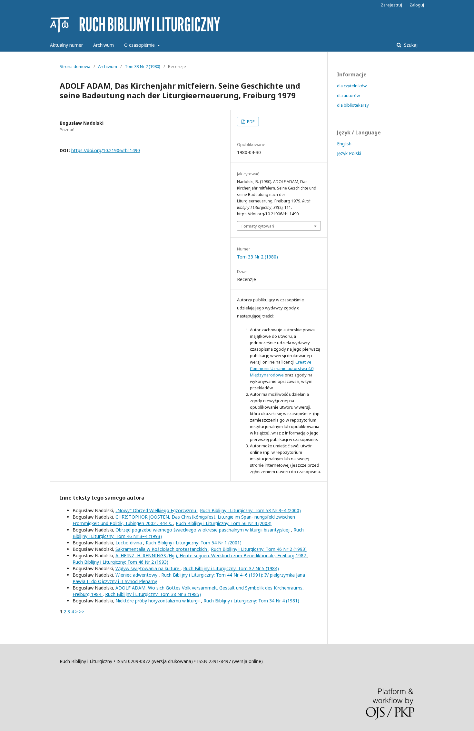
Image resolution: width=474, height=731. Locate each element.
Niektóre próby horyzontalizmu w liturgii (158, 601)
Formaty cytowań (258, 226)
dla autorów (348, 95)
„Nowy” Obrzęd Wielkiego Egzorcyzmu (156, 510)
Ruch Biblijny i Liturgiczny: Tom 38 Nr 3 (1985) (153, 594)
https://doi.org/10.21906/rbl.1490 (105, 150)
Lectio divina (129, 543)
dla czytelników (352, 86)
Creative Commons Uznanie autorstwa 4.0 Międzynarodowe (281, 368)
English (344, 144)
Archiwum (103, 45)
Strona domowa (75, 66)
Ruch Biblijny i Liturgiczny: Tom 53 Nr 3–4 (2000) (250, 510)
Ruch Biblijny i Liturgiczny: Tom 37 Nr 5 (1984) (231, 568)
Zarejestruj (391, 5)
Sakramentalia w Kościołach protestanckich (161, 549)
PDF (250, 121)
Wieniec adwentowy (137, 575)
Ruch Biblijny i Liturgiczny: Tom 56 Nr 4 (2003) (224, 523)
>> (81, 612)
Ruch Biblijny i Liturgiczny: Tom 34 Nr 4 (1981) (251, 601)
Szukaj (410, 45)
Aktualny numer (66, 45)
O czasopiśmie (140, 45)
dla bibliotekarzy (353, 105)
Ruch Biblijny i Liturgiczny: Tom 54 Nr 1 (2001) (194, 543)
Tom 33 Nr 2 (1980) (142, 66)
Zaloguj (417, 5)
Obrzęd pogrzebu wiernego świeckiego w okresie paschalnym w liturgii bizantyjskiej (203, 530)
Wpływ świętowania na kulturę (148, 568)
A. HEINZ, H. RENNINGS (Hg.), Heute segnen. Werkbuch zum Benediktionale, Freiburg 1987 (211, 555)
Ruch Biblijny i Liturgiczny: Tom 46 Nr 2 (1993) (259, 549)
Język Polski (349, 153)
